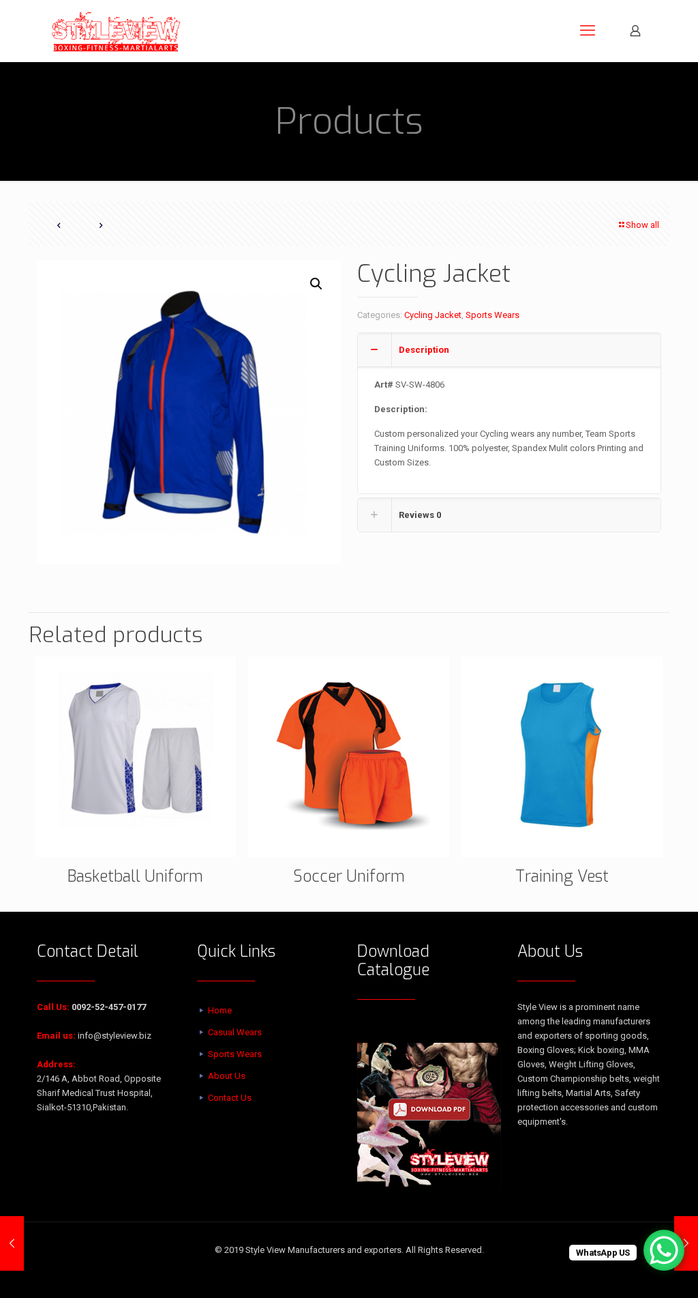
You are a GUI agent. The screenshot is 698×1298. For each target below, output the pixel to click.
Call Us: (53, 1007)
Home (220, 1010)
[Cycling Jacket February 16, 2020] (12, 1243)
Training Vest (562, 876)
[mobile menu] (587, 30)
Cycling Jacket (432, 315)
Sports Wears (492, 315)
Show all (642, 225)
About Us (226, 1076)
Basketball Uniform (135, 876)
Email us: (56, 1035)
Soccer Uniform (349, 876)
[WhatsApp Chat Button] (663, 1250)
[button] (317, 284)
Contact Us (230, 1098)
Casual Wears (235, 1032)
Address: (56, 1064)
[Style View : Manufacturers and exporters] (116, 30)
